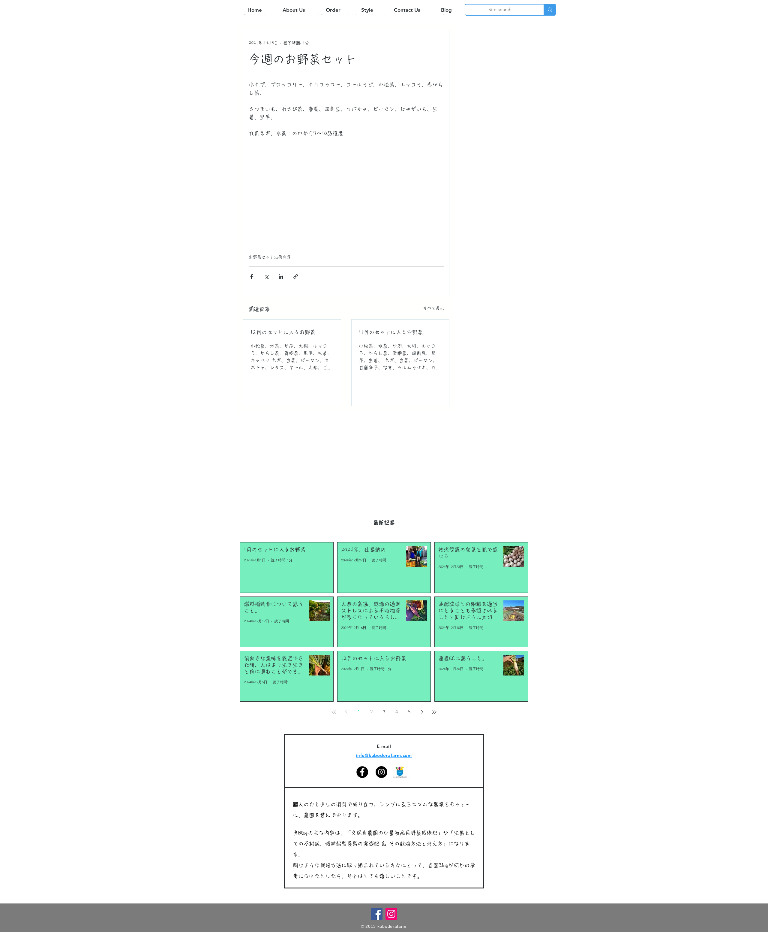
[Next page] (421, 711)
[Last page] (434, 711)
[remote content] (346, 196)
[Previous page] (346, 711)
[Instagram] (381, 772)
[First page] (333, 711)
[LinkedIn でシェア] (281, 276)
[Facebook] (362, 772)
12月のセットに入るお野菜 (283, 332)
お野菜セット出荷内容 (270, 257)
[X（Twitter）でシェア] (266, 276)
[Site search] (550, 10)
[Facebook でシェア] (251, 276)
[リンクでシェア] (295, 276)
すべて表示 (433, 308)
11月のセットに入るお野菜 (391, 332)
